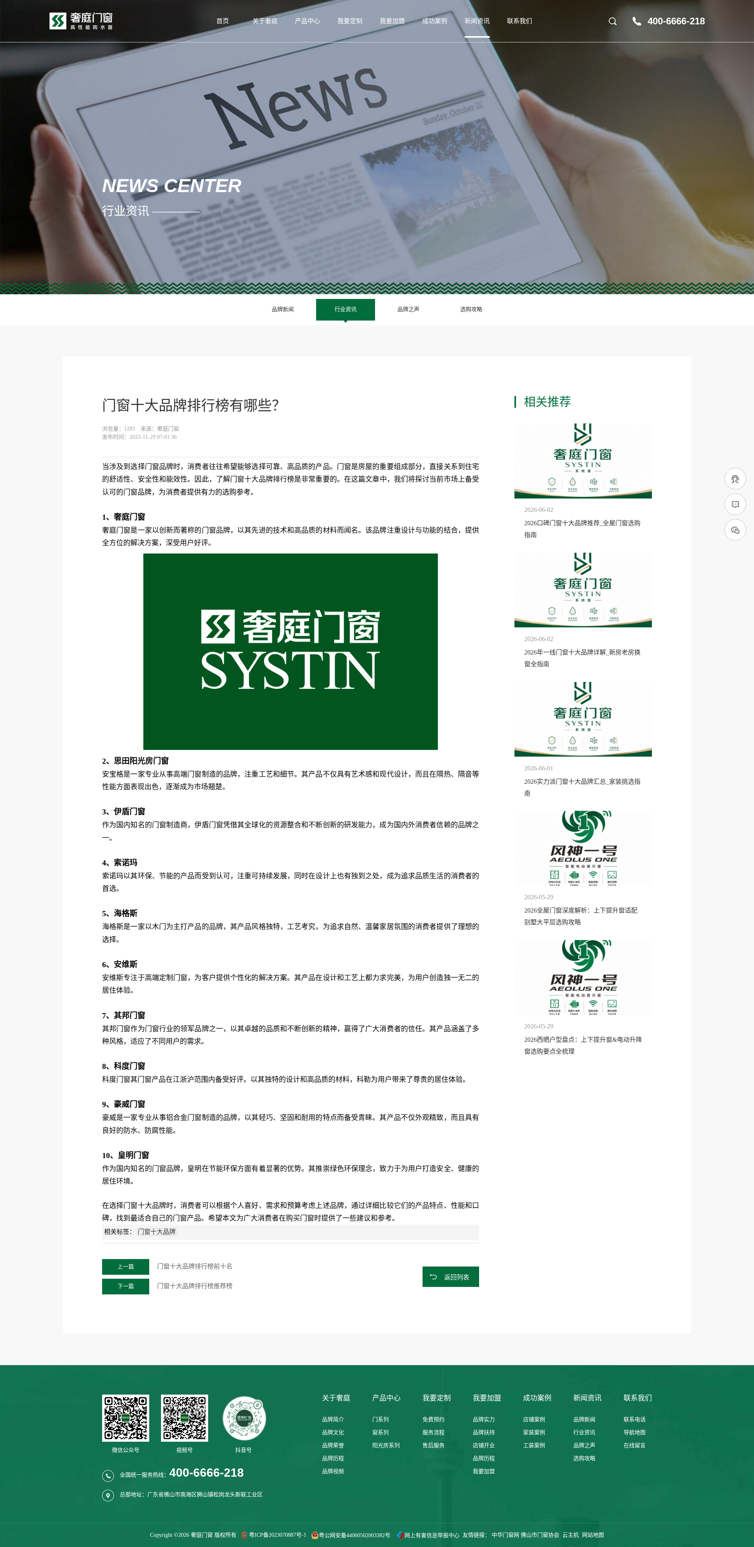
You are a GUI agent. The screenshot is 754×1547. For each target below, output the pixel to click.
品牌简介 (333, 1419)
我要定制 (349, 21)
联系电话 (635, 1419)
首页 (222, 21)
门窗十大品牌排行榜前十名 (174, 1266)
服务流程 (434, 1432)
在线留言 (635, 1445)
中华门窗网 (505, 1535)
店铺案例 (534, 1419)
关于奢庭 (265, 21)
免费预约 (434, 1419)
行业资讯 (346, 309)
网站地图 (593, 1535)
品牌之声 (408, 309)
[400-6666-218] (735, 479)
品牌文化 (333, 1432)
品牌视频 (333, 1471)
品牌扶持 (484, 1432)
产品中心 (307, 21)
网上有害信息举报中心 (431, 1535)
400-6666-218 (676, 21)
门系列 (380, 1419)
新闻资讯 (477, 21)
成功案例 (434, 21)
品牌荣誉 (333, 1445)
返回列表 (456, 1277)
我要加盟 (392, 21)
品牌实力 (484, 1419)
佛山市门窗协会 (540, 1535)
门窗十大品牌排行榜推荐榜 (174, 1286)
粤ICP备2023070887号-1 (277, 1535)
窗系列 (380, 1432)
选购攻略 (471, 309)
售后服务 (434, 1445)
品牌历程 (333, 1458)
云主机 (570, 1535)
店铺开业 (484, 1445)
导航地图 (635, 1432)
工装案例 (534, 1445)
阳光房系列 (386, 1445)
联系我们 (519, 21)
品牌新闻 (283, 309)
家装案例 (534, 1432)
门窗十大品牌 (251, 479)
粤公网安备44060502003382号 (354, 1535)
